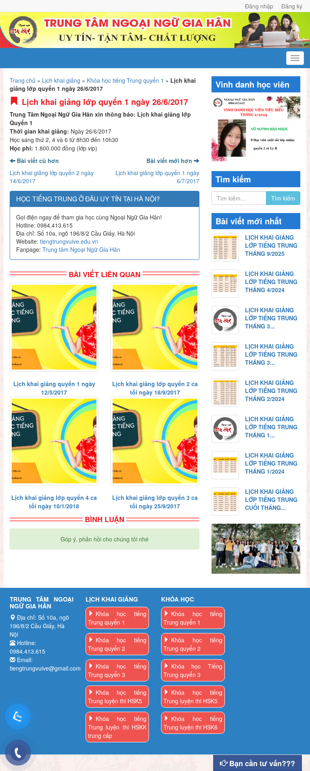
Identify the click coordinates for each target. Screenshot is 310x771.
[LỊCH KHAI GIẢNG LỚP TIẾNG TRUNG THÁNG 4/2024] (225, 284)
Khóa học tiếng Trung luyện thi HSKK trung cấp (117, 727)
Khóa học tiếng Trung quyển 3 (117, 670)
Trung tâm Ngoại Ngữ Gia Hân (81, 249)
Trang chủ (23, 80)
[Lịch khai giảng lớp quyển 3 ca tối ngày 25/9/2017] (155, 441)
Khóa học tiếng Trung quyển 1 (125, 80)
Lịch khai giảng (61, 80)
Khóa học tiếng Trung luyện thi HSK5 (117, 696)
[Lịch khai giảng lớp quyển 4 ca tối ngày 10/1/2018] (54, 441)
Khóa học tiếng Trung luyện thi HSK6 (192, 723)
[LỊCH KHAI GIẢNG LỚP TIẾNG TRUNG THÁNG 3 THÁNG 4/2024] (225, 320)
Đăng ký (291, 6)
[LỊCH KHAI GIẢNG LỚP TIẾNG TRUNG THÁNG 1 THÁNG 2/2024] (225, 429)
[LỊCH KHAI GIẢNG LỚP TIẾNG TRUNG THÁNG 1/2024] (225, 465)
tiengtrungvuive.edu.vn (69, 241)
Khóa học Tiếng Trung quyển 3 (192, 670)
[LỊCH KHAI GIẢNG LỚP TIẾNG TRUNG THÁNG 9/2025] (225, 247)
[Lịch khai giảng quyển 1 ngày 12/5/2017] (54, 327)
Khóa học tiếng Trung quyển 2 (117, 644)
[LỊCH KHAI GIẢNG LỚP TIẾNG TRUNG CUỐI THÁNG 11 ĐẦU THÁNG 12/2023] (225, 501)
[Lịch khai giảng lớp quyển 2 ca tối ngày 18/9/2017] (155, 327)
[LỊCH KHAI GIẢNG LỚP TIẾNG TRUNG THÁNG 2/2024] (225, 392)
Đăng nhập (259, 6)
